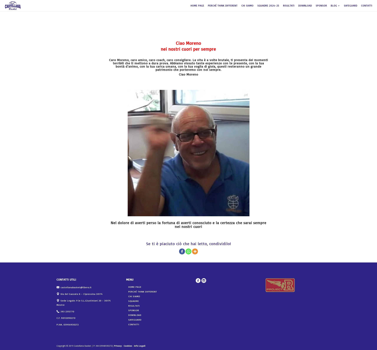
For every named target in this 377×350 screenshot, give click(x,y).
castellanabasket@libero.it (76, 287)
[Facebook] (182, 251)
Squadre (133, 301)
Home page (197, 6)
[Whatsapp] (188, 251)
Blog (334, 6)
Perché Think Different (223, 6)
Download (305, 6)
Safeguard (350, 6)
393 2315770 (67, 311)
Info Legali (139, 345)
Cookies (128, 345)
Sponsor (321, 6)
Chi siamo (134, 296)
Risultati (289, 6)
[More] (195, 251)
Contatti (366, 6)
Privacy (118, 345)
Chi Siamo (247, 6)
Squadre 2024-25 (268, 6)
